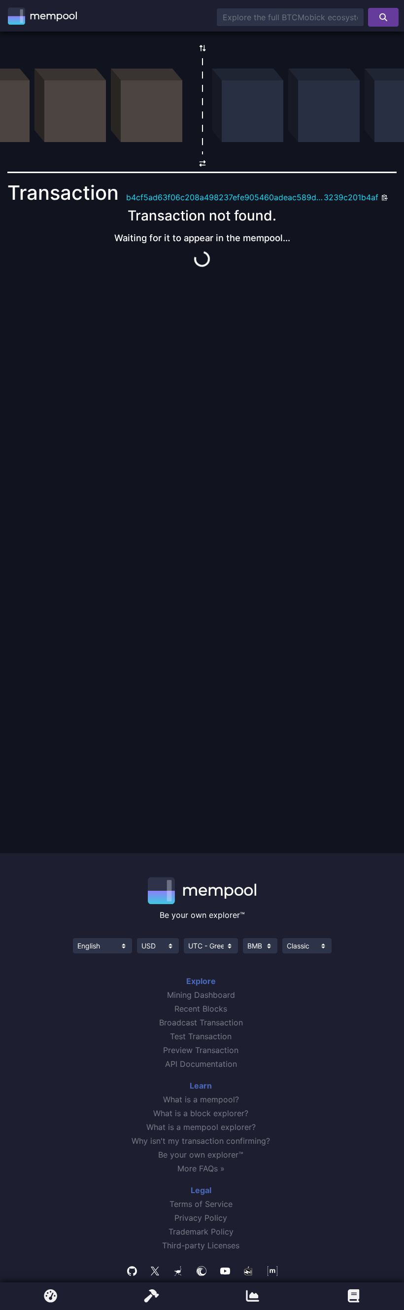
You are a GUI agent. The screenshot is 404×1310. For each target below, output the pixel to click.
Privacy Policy (200, 1218)
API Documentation (201, 1064)
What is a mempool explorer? (201, 1127)
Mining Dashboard (201, 995)
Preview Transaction (200, 1050)
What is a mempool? (201, 1099)
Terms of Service (201, 1204)
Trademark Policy (201, 1232)
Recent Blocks (200, 1009)
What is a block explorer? (200, 1113)
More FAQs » (201, 1168)
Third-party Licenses (200, 1245)
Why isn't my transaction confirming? (201, 1141)
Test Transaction (201, 1036)
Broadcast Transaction (201, 1022)
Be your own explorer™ (200, 1155)
